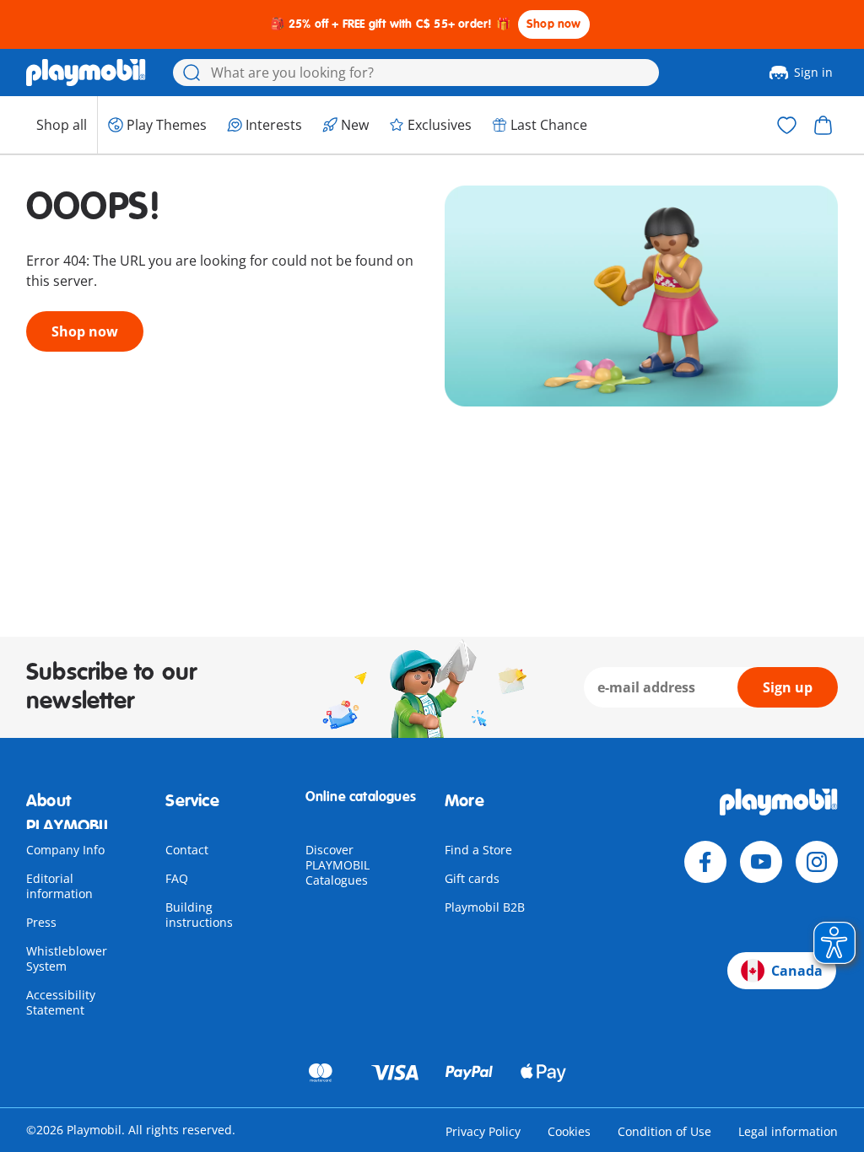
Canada (797, 970)
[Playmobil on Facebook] (705, 862)
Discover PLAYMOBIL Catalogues (337, 865)
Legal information (788, 1131)
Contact (186, 850)
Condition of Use (664, 1131)
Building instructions (199, 914)
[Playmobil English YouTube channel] (761, 862)
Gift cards (472, 878)
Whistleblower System (66, 958)
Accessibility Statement (60, 1002)
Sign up (788, 687)
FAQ (176, 878)
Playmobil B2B (485, 907)
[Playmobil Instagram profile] (817, 862)
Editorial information (59, 886)
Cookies (569, 1131)
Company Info (65, 850)
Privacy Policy (483, 1131)
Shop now (553, 24)
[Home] (86, 72)
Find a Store (478, 850)
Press (41, 922)
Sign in (813, 72)
